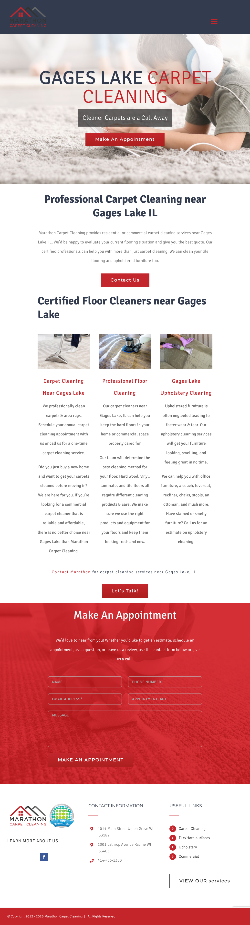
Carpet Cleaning (192, 828)
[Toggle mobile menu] (215, 21)
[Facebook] (44, 857)
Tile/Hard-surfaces (194, 837)
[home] (28, 808)
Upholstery (188, 847)
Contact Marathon (71, 571)
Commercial (189, 856)
